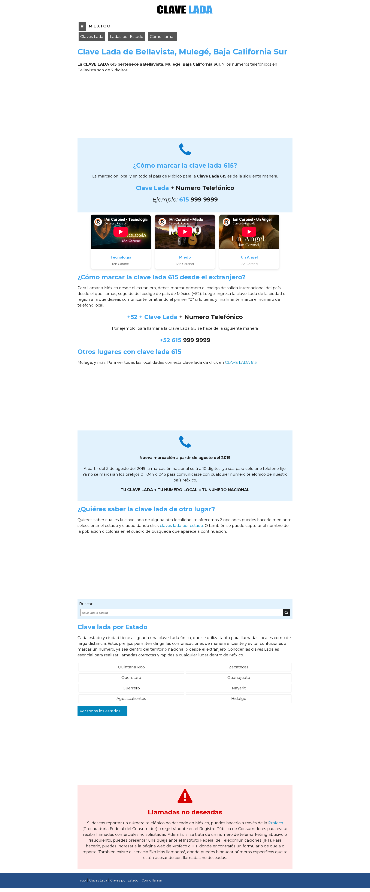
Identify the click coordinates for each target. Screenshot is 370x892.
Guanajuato (238, 677)
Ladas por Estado (126, 36)
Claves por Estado (124, 880)
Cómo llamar (162, 36)
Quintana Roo (131, 667)
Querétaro (131, 677)
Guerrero (131, 688)
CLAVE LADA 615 (241, 362)
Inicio (82, 880)
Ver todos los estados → (102, 711)
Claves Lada (91, 36)
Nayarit (239, 688)
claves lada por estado (181, 525)
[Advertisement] (185, 107)
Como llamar (152, 880)
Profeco (275, 823)
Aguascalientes (131, 698)
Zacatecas (239, 667)
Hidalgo (238, 698)
